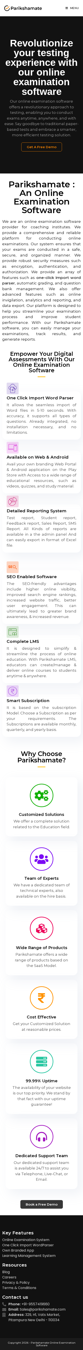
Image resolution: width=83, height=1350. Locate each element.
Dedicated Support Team (41, 1155)
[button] (41, 146)
